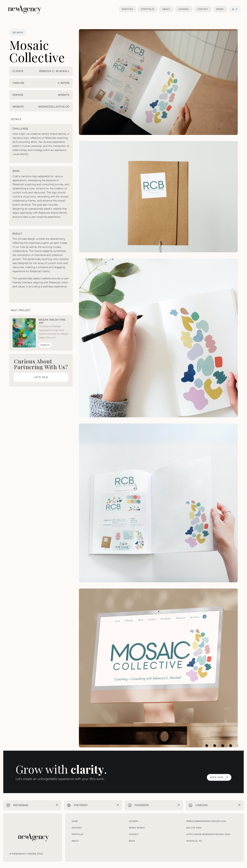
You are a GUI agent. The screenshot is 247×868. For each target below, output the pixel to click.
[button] (235, 9)
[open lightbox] (158, 82)
